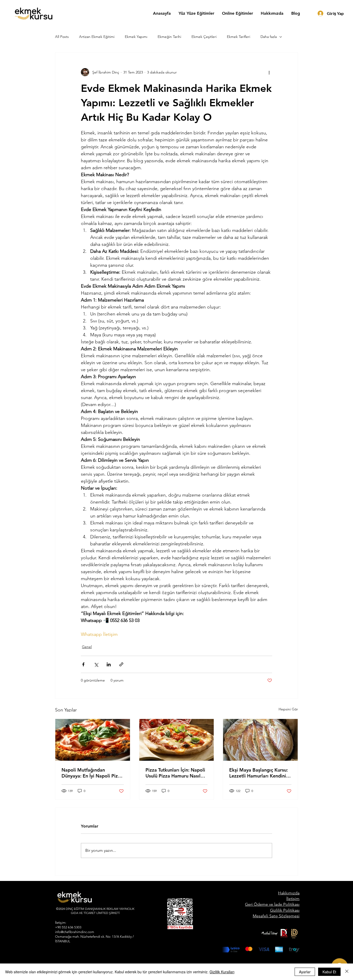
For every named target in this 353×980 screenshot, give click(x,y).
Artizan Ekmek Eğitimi (96, 36)
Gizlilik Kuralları (222, 971)
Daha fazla (268, 36)
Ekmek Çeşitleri (204, 36)
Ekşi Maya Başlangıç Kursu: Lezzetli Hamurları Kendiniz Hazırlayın (258, 773)
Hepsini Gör (288, 709)
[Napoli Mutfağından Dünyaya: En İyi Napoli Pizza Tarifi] (92, 740)
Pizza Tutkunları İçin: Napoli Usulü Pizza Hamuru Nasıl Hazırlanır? (175, 773)
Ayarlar (305, 971)
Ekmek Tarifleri (238, 36)
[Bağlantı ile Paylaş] (121, 664)
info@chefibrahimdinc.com (74, 932)
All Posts (62, 36)
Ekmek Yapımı (136, 36)
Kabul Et (329, 971)
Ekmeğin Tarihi (169, 36)
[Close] (347, 972)
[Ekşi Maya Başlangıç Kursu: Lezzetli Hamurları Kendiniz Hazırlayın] (260, 740)
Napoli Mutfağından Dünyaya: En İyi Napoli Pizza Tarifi (92, 773)
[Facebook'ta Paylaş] (83, 664)
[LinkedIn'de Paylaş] (108, 664)
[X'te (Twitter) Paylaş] (96, 664)
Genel (87, 646)
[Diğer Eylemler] (269, 72)
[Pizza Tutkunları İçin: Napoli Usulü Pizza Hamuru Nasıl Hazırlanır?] (176, 740)
